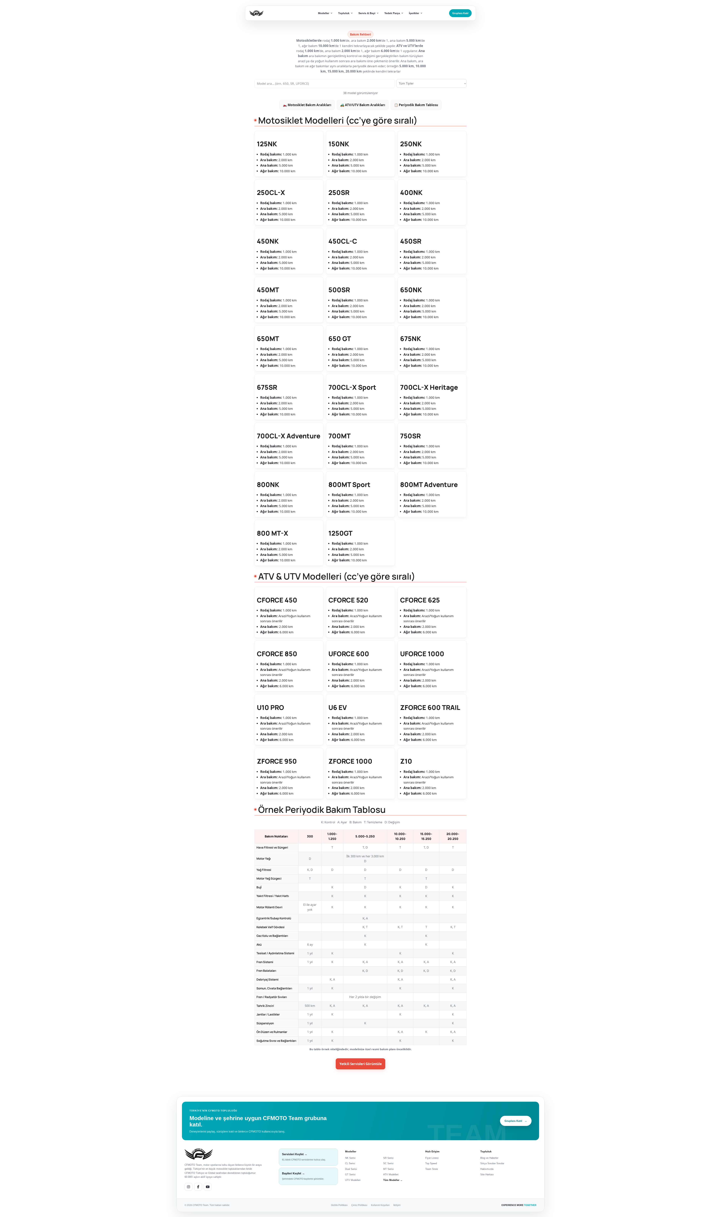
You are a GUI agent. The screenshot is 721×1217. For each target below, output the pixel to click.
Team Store (431, 1168)
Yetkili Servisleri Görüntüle (360, 1064)
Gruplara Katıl (460, 13)
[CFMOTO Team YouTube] (208, 1187)
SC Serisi (388, 1163)
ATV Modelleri (390, 1174)
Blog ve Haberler (489, 1157)
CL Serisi (350, 1163)
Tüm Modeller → (393, 1180)
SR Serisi (388, 1157)
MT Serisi (388, 1168)
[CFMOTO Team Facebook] (198, 1187)
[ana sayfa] (270, 13)
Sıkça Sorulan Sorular (492, 1163)
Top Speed (431, 1163)
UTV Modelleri (352, 1180)
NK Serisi (350, 1157)
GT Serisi (350, 1174)
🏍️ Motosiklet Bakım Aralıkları (307, 105)
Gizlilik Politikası (339, 1205)
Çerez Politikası (359, 1205)
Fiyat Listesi (432, 1157)
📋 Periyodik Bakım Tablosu (416, 105)
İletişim (396, 1205)
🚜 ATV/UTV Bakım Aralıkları (362, 105)
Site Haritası (487, 1174)
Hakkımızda (486, 1168)
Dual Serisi (351, 1168)
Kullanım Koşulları (380, 1205)
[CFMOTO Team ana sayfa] (199, 1153)
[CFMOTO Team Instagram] (188, 1187)
